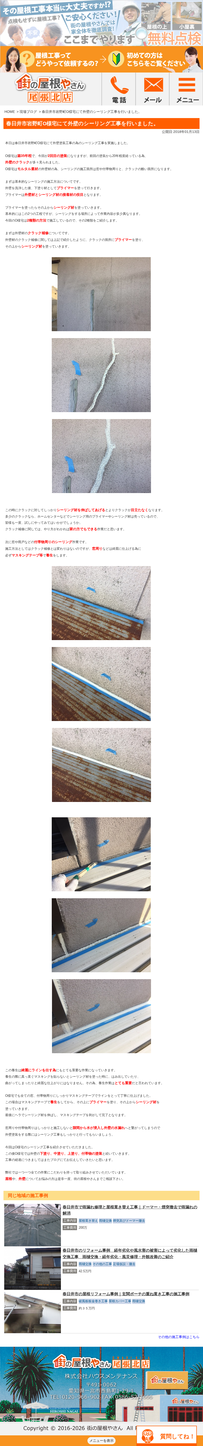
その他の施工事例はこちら (179, 1337)
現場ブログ (28, 112)
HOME (9, 112)
